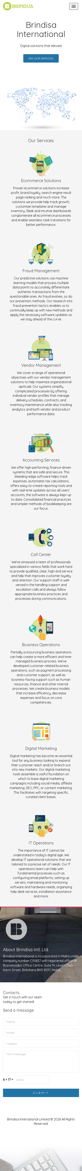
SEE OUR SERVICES (41, 58)
